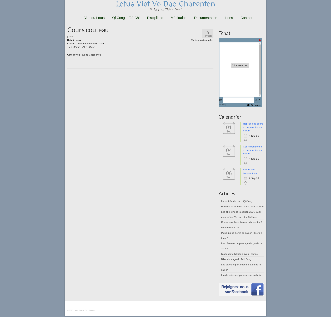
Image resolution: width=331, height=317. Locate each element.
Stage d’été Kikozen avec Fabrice (239, 253)
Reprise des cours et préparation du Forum (253, 127)
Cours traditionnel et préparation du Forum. (252, 150)
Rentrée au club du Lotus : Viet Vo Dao (242, 206)
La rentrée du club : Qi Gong (236, 201)
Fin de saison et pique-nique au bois (241, 275)
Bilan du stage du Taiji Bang (236, 259)
